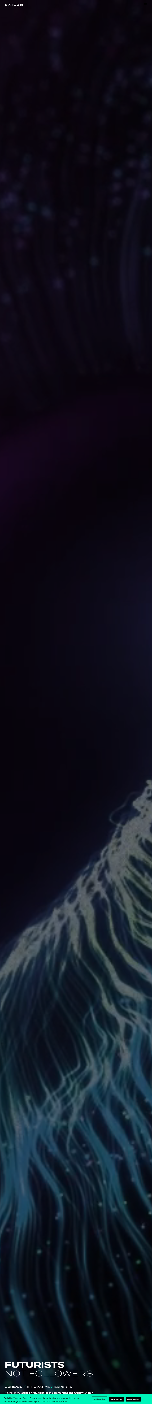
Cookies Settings (99, 1399)
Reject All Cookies (116, 1399)
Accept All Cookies (133, 1399)
